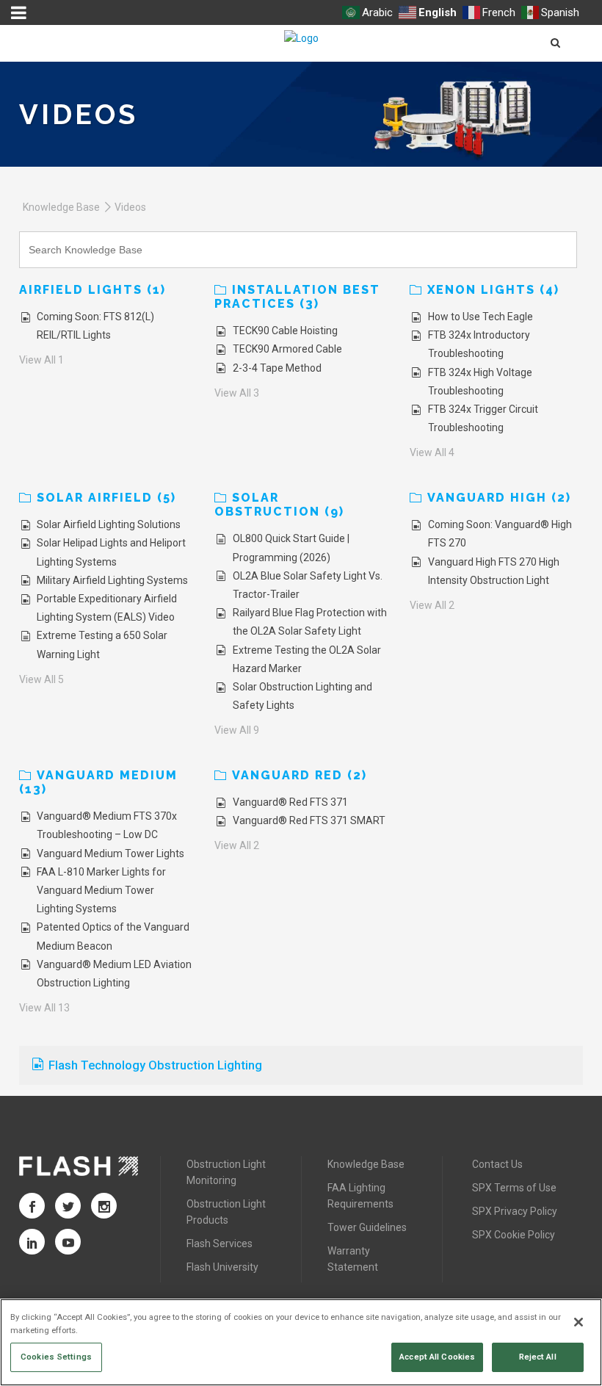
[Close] (578, 1322)
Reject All (537, 1356)
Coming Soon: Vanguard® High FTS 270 (500, 534)
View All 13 (44, 1008)
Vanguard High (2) (499, 498)
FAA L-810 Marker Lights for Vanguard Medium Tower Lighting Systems (101, 890)
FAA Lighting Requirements (360, 1196)
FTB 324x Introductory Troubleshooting (479, 344)
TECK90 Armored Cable (287, 349)
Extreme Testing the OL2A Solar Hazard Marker (307, 659)
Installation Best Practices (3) (297, 297)
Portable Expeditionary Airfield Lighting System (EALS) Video (107, 608)
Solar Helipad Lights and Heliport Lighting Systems (111, 552)
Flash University (222, 1267)
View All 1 (41, 360)
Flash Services (219, 1243)
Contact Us (497, 1164)
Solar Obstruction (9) (279, 505)
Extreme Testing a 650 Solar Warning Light (102, 644)
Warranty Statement (352, 1259)
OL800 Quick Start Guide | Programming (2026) (291, 548)
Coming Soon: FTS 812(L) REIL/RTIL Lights (95, 326)
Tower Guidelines (367, 1227)
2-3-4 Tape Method (277, 368)
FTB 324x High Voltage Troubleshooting (480, 382)
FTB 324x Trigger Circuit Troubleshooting (483, 418)
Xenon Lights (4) (493, 290)
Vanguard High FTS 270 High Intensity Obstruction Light (493, 571)
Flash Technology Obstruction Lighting (155, 1065)
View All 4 (432, 452)
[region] (301, 1342)
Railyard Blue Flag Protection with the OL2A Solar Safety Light (310, 622)
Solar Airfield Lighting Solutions (109, 524)
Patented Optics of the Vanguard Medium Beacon (113, 936)
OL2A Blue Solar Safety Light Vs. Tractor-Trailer (307, 585)
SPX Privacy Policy (514, 1211)
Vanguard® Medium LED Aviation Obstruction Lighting (114, 974)
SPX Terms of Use (514, 1188)
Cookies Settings (56, 1356)
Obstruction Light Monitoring (226, 1172)
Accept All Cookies (437, 1356)
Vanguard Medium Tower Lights (110, 853)
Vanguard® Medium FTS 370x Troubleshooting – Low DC (107, 825)
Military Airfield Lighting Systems (112, 580)
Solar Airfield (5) (106, 498)
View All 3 (236, 393)
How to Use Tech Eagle (480, 316)
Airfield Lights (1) (92, 290)
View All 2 (432, 605)
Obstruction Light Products (226, 1212)
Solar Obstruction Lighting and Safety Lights (302, 696)
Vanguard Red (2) (299, 775)
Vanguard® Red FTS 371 (290, 802)
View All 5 (41, 679)
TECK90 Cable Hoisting (285, 330)
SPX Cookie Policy (513, 1235)
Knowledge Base (61, 207)
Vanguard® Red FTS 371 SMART (309, 820)
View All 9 (236, 730)
